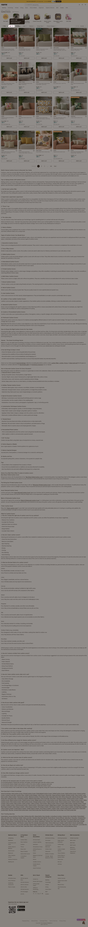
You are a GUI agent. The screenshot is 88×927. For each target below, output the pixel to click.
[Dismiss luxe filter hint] (44, 463)
